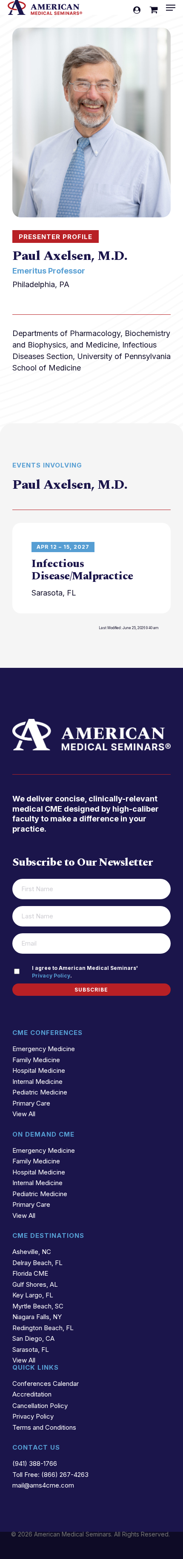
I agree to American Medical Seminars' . (85, 972)
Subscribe (91, 989)
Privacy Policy (51, 975)
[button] (170, 7)
